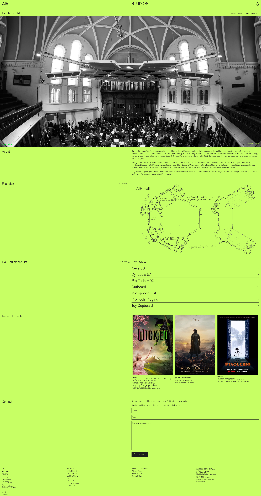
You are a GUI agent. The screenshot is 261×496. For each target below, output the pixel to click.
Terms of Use (137, 473)
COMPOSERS (72, 476)
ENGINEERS (72, 471)
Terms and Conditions (140, 468)
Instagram (5, 491)
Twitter (4, 492)
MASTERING (72, 473)
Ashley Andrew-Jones (153, 389)
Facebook (5, 494)
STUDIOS (70, 468)
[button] (148, 4)
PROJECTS (71, 478)
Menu (258, 4)
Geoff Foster (188, 380)
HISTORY (70, 481)
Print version (122, 183)
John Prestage (149, 382)
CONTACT (71, 485)
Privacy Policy (137, 471)
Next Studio (250, 13)
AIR (5, 3)
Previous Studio (236, 13)
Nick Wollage (151, 380)
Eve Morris (148, 387)
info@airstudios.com (8, 486)
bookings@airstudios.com (170, 405)
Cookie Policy (137, 476)
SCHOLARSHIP (73, 483)
